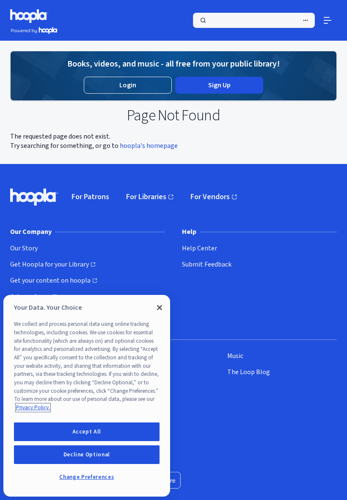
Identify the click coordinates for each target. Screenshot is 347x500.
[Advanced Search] (305, 20)
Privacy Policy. (33, 407)
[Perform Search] (254, 20)
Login (127, 85)
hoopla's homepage (149, 145)
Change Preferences (86, 477)
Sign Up (219, 85)
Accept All (87, 432)
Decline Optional (86, 454)
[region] (86, 396)
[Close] (159, 307)
